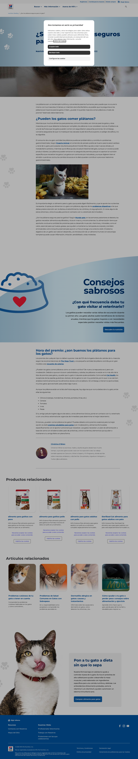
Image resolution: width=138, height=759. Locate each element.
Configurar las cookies (57, 58)
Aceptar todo (54, 47)
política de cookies (59, 41)
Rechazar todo (54, 52)
